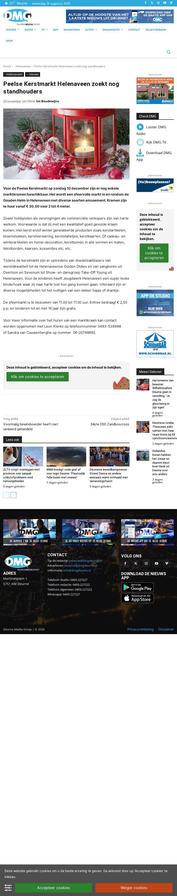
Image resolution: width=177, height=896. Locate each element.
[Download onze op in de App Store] (137, 602)
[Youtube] (164, 3)
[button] (120, 16)
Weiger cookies (134, 887)
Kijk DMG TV (156, 142)
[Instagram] (158, 3)
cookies (45, 871)
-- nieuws (33, 74)
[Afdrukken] (66, 403)
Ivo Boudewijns (47, 101)
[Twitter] (152, 3)
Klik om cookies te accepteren (37, 376)
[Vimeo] (171, 3)
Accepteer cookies (53, 887)
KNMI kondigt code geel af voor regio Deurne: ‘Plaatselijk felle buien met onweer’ (66, 473)
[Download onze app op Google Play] (138, 591)
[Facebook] (145, 3)
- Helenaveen (22, 66)
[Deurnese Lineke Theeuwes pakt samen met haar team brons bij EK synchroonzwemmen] (143, 427)
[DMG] (34, 17)
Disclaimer (166, 629)
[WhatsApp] (56, 403)
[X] (45, 403)
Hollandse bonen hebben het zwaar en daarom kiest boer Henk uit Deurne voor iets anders (161, 462)
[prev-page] (6, 495)
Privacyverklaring (140, 629)
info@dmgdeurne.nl (77, 570)
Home (7, 66)
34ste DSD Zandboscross (109, 424)
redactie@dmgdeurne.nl (85, 561)
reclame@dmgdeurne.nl (80, 565)
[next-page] (13, 495)
